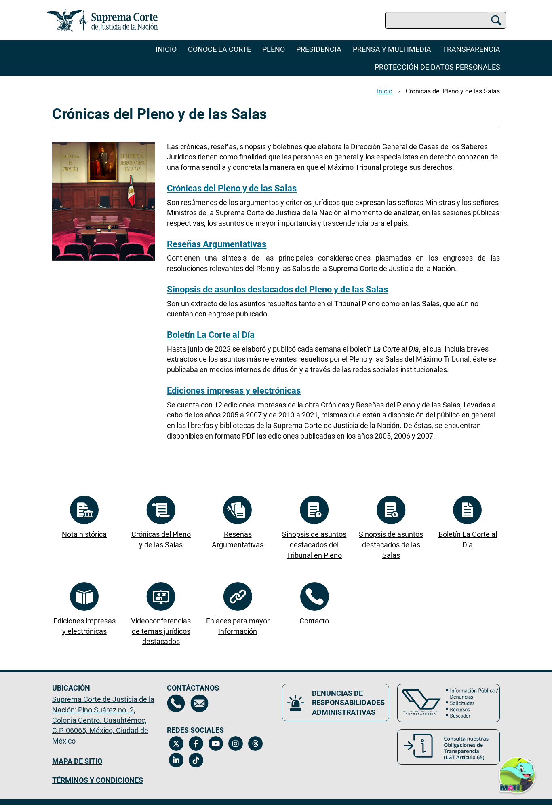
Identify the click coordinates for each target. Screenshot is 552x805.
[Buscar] (496, 20)
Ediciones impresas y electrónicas (234, 391)
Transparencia (471, 49)
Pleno (273, 49)
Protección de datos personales (437, 67)
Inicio (166, 49)
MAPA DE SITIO (77, 761)
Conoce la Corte (219, 49)
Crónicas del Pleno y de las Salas (453, 91)
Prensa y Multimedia (392, 49)
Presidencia (318, 49)
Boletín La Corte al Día (211, 335)
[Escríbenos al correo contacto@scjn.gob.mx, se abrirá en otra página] (199, 703)
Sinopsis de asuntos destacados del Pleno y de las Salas (277, 289)
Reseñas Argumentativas (216, 244)
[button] (517, 771)
